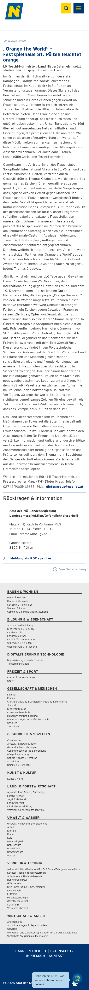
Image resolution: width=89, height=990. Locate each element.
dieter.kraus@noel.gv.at (64, 487)
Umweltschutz (15, 852)
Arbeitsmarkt (14, 921)
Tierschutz (13, 726)
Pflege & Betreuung (18, 754)
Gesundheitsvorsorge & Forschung (26, 750)
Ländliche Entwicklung (19, 806)
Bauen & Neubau (16, 597)
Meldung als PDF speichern (31, 558)
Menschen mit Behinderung (22, 715)
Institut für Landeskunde (21, 639)
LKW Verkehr (14, 890)
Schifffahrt (13, 904)
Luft (9, 837)
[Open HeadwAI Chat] (77, 978)
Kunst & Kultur (15, 778)
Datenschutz (62, 951)
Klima (10, 834)
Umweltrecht (14, 848)
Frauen (11, 698)
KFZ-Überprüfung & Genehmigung (26, 887)
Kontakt (56, 956)
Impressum (35, 956)
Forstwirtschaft (15, 795)
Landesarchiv (14, 632)
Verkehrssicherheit (17, 908)
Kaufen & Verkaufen (18, 601)
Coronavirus (14, 740)
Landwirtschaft (15, 802)
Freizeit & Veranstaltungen (21, 677)
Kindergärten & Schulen (20, 628)
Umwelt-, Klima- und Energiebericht (27, 823)
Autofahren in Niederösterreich (24, 876)
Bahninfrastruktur (17, 879)
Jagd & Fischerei (16, 799)
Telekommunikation (18, 663)
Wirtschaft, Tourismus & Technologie (27, 936)
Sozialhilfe (13, 761)
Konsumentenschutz (18, 712)
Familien (11, 694)
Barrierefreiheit (31, 951)
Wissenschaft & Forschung (22, 646)
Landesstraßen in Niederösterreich (26, 872)
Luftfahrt (12, 894)
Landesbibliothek (16, 635)
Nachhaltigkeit (15, 841)
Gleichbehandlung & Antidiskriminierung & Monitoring (37, 701)
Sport (10, 680)
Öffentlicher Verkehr (18, 901)
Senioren (12, 722)
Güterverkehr (14, 883)
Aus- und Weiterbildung (20, 625)
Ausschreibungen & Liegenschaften (27, 925)
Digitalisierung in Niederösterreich (26, 660)
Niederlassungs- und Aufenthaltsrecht (28, 719)
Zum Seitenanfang (71, 569)
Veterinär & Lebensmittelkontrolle (25, 809)
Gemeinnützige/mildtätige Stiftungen (27, 611)
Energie (11, 830)
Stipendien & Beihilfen (19, 643)
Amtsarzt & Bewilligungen (21, 743)
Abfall (10, 827)
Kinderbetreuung (16, 708)
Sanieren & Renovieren (19, 604)
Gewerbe (12, 928)
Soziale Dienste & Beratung (22, 757)
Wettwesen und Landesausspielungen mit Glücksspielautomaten (42, 932)
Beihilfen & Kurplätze (19, 765)
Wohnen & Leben (16, 608)
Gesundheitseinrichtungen (22, 747)
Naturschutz (14, 844)
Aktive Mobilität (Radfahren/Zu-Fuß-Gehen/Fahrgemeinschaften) (43, 869)
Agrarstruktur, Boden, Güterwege (26, 792)
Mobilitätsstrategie (17, 897)
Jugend (11, 705)
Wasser (11, 855)
